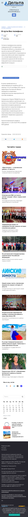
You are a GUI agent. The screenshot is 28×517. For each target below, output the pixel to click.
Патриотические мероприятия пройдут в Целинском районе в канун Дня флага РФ (12, 314)
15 (19, 407)
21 (16, 409)
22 (19, 409)
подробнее (8, 509)
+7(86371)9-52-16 (14, 9)
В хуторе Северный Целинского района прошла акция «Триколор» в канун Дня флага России (13, 343)
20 (13, 409)
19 (10, 409)
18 (7, 409)
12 (10, 407)
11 (6, 407)
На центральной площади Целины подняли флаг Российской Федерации (13, 255)
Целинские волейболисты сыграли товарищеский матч (17, 434)
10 (4, 407)
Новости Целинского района (11, 77)
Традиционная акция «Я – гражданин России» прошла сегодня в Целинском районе (14, 226)
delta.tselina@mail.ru (14, 11)
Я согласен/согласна (14, 514)
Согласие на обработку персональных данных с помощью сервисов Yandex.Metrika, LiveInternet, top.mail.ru (13, 496)
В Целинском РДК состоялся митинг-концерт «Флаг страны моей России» (14, 196)
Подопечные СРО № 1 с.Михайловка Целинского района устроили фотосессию (13, 373)
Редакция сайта (5, 446)
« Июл (5, 418)
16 (22, 407)
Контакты (4, 449)
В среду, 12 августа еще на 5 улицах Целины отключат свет (17, 425)
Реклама (3, 448)
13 (13, 407)
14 (16, 407)
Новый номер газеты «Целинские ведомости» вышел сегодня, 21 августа (13, 285)
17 (3, 409)
